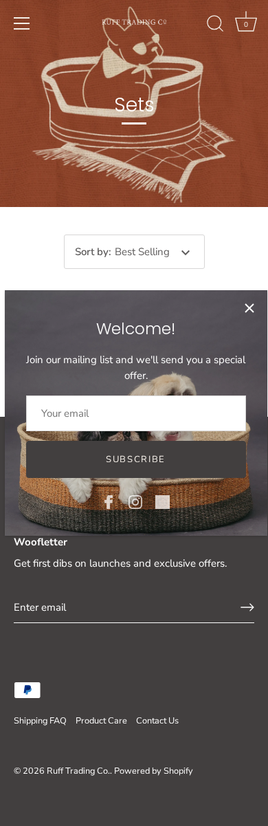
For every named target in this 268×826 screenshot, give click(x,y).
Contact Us (157, 721)
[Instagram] (135, 501)
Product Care (101, 721)
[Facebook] (108, 501)
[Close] (249, 308)
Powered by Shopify (153, 771)
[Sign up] (247, 607)
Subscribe (136, 459)
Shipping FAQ (40, 721)
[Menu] (22, 23)
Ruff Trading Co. (78, 771)
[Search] (215, 25)
